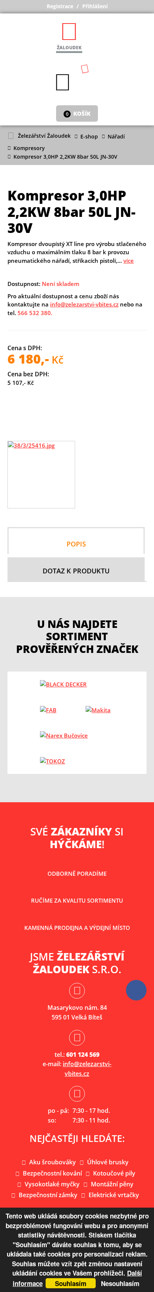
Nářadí (116, 136)
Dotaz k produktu (76, 570)
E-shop (89, 136)
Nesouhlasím (120, 1283)
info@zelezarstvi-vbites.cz (84, 304)
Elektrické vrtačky (114, 1195)
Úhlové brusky (108, 1162)
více (128, 260)
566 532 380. (35, 313)
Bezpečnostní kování (52, 1173)
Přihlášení (95, 6)
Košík (78, 113)
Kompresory (29, 148)
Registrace (60, 6)
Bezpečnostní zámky (48, 1195)
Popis (76, 543)
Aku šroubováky (52, 1162)
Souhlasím (70, 1283)
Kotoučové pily (114, 1173)
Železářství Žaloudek (44, 135)
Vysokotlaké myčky (52, 1184)
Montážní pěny (112, 1184)
